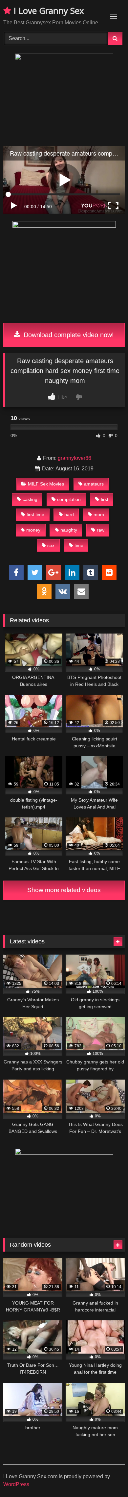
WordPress (16, 1484)
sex (50, 545)
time (79, 545)
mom (99, 514)
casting (30, 499)
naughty (68, 530)
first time (35, 514)
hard (69, 514)
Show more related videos (64, 889)
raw (100, 530)
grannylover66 (74, 458)
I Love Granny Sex (47, 10)
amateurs (94, 484)
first (104, 499)
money (33, 530)
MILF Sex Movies (46, 484)
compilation (69, 499)
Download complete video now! (68, 334)
